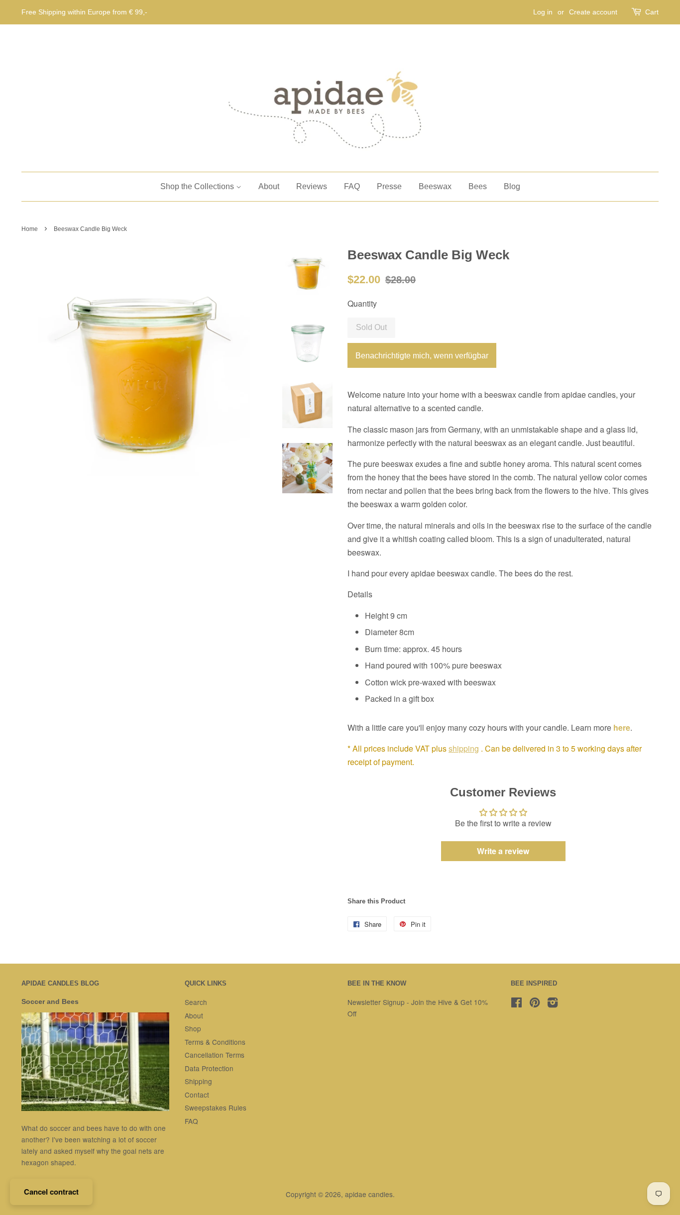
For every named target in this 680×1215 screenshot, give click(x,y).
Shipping (198, 1081)
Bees (477, 186)
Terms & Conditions (215, 1042)
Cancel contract (51, 1191)
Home (29, 228)
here (621, 727)
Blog (512, 186)
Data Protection (209, 1068)
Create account (593, 12)
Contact (197, 1095)
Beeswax (435, 186)
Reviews (311, 186)
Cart (652, 12)
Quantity (362, 303)
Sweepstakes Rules (215, 1107)
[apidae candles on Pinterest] (534, 1004)
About (268, 186)
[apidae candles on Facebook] (516, 1004)
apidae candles (369, 1194)
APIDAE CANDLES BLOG (60, 983)
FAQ (352, 186)
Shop (193, 1028)
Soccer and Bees (50, 1001)
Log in (543, 12)
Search (196, 1002)
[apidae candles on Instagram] (552, 1004)
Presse (389, 186)
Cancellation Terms (214, 1055)
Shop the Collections (198, 186)
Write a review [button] (503, 851)
